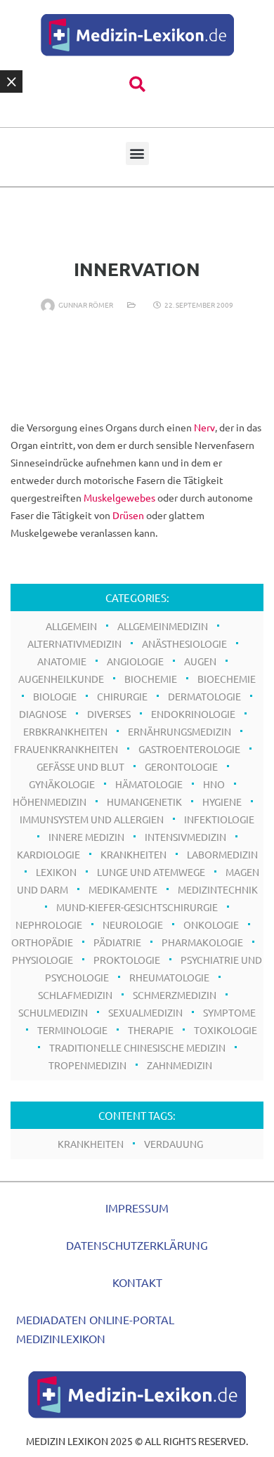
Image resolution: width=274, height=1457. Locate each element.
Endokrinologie (193, 713)
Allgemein (71, 626)
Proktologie (126, 959)
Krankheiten (133, 854)
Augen (200, 661)
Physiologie (42, 959)
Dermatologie (204, 696)
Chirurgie (122, 696)
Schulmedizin (53, 1012)
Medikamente (123, 889)
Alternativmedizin (74, 643)
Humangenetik (144, 801)
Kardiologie (48, 854)
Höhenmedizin (49, 801)
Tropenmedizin (87, 1065)
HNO (214, 784)
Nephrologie (48, 924)
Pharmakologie (202, 942)
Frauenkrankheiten (66, 749)
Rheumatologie (169, 977)
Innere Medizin (86, 836)
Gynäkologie (62, 784)
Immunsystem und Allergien (92, 819)
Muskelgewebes (119, 497)
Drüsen (128, 515)
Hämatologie (149, 784)
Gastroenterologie (189, 749)
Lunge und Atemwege (151, 871)
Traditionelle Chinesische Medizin (137, 1047)
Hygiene (222, 801)
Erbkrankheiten (65, 731)
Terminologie (72, 1030)
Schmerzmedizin (174, 994)
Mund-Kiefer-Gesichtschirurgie (137, 907)
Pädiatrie (117, 942)
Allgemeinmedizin (162, 626)
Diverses (109, 713)
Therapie (151, 1030)
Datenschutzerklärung (137, 1245)
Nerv (204, 427)
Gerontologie (181, 766)
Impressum (137, 1208)
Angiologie (135, 661)
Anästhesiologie (184, 643)
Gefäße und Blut (80, 766)
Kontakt (137, 1282)
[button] (137, 84)
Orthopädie (42, 942)
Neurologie (133, 924)
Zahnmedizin (179, 1065)
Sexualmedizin (145, 1012)
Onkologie (211, 924)
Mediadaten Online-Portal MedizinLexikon (95, 1328)
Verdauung (173, 1143)
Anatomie (61, 661)
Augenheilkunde (61, 678)
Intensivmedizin (185, 836)
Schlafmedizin (75, 994)
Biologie (55, 696)
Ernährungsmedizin (179, 731)
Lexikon (56, 871)
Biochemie (150, 678)
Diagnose (43, 713)
